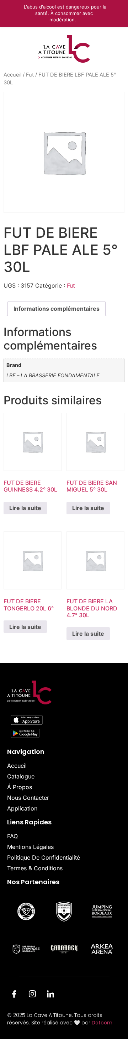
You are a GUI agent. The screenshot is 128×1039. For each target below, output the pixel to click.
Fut (30, 75)
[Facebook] (14, 995)
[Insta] (32, 995)
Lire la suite (25, 507)
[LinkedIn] (50, 995)
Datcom (102, 1022)
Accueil (12, 75)
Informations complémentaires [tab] (57, 308)
